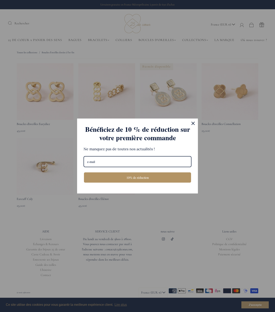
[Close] (193, 123)
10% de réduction (137, 177)
